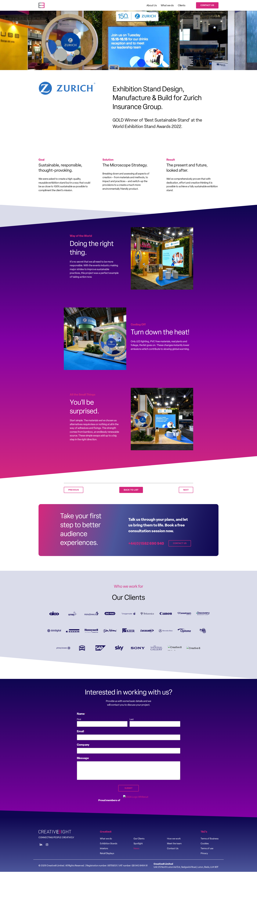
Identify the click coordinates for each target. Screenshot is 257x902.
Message (83, 758)
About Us (151, 5)
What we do (167, 5)
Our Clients (139, 838)
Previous (73, 490)
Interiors (104, 848)
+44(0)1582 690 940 (146, 543)
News (136, 848)
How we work (174, 838)
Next (186, 490)
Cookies (205, 843)
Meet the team (174, 843)
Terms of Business (209, 838)
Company (83, 745)
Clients (181, 5)
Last (132, 719)
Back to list (131, 490)
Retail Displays (107, 853)
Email (81, 731)
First (79, 719)
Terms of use (207, 848)
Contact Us (207, 5)
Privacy (204, 853)
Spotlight (138, 843)
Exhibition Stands (108, 843)
